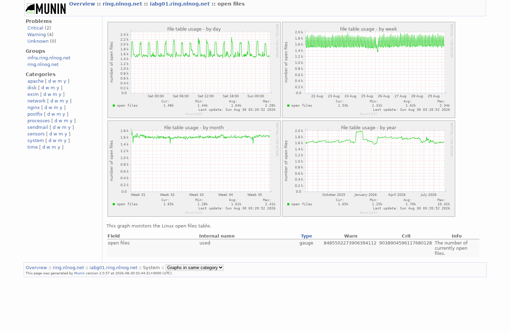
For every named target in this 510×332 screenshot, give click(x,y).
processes (38, 120)
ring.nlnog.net (123, 4)
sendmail (37, 127)
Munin (79, 273)
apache (35, 81)
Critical (35, 28)
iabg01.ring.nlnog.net (181, 4)
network (36, 100)
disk (32, 87)
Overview (83, 4)
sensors (36, 133)
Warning (36, 34)
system (35, 140)
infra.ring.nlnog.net (48, 57)
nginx (33, 107)
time (32, 147)
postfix (35, 114)
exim (33, 94)
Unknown (38, 41)
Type (306, 236)
